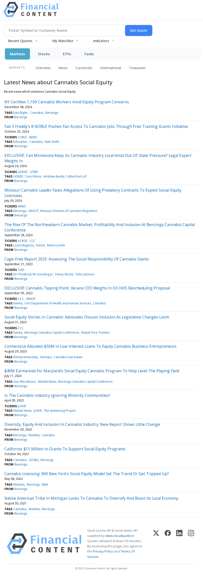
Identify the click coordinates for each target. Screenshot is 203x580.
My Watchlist (62, 40)
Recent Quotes (20, 40)
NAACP (33, 211)
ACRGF (22, 241)
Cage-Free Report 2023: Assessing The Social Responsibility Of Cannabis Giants (76, 259)
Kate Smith (52, 142)
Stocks (44, 54)
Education (20, 142)
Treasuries (137, 67)
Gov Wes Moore (24, 381)
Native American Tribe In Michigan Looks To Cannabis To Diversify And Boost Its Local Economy (91, 498)
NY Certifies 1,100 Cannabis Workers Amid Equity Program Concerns (66, 102)
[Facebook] (168, 543)
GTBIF (34, 172)
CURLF (22, 137)
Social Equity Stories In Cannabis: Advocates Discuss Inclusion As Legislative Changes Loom (86, 317)
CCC (32, 241)
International (110, 67)
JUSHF (22, 406)
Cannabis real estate (68, 357)
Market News (47, 381)
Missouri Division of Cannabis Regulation (68, 211)
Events (40, 245)
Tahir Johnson (85, 274)
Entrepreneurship (25, 357)
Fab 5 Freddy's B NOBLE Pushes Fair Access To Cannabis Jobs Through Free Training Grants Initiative (96, 126)
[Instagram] (191, 543)
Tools (89, 54)
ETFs (67, 54)
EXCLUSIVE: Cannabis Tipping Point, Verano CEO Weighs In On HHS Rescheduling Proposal (87, 288)
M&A (45, 484)
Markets (17, 54)
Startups (46, 357)
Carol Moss (33, 176)
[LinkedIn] (179, 543)
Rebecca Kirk (56, 245)
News (63, 67)
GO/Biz (34, 460)
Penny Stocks (64, 274)
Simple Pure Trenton (95, 332)
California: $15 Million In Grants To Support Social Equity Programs (65, 449)
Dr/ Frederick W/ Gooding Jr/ (33, 274)
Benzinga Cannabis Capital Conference (52, 332)
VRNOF (31, 299)
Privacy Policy (103, 551)
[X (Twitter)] (156, 543)
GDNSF (22, 172)
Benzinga (51, 113)
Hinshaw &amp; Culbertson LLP (65, 176)
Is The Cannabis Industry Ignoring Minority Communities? (57, 395)
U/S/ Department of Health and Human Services (58, 303)
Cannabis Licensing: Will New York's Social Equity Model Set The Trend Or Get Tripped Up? (86, 473)
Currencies (84, 67)
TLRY (21, 270)
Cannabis (36, 113)
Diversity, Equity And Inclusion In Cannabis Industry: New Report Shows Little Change (82, 424)
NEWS (33, 137)
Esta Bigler (20, 113)
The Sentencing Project (60, 410)
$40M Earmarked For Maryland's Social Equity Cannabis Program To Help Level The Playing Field (91, 371)
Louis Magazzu (23, 245)
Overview (43, 67)
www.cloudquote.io (119, 535)
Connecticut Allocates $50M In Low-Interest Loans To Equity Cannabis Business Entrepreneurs (90, 346)
